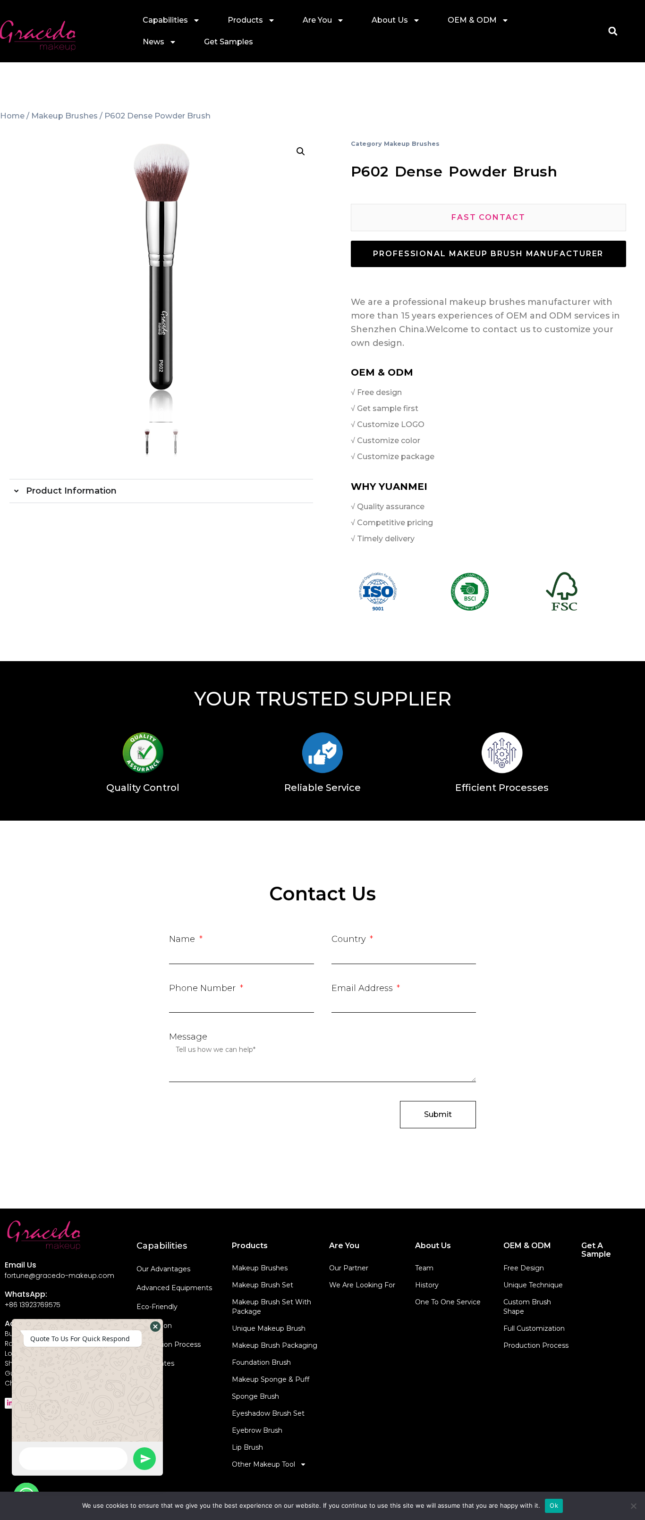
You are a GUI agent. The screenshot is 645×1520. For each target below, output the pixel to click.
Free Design (523, 1268)
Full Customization (534, 1328)
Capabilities (165, 20)
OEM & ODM (472, 20)
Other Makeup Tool (263, 1464)
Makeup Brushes (64, 115)
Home (12, 115)
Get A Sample (596, 1250)
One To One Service (448, 1302)
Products (245, 20)
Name (183, 939)
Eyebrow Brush (257, 1430)
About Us (390, 20)
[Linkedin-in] (10, 1403)
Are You (317, 20)
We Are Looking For (362, 1285)
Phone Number (203, 988)
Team (424, 1268)
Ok (554, 1505)
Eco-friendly (157, 1306)
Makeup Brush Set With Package (271, 1307)
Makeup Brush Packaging (274, 1345)
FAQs (145, 1382)
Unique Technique (533, 1285)
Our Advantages (163, 1269)
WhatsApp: (26, 1294)
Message (188, 1037)
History (427, 1285)
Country (349, 939)
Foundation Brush (261, 1362)
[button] (612, 31)
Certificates (155, 1363)
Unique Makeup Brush (269, 1328)
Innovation (154, 1325)
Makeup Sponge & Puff (270, 1379)
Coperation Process (168, 1344)
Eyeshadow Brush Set (268, 1413)
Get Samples (228, 41)
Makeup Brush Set (262, 1285)
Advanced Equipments (174, 1288)
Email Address (363, 988)
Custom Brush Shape (527, 1307)
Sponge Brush (255, 1396)
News (153, 41)
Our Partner (348, 1268)
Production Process (536, 1345)
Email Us (20, 1265)
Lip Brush (247, 1447)
